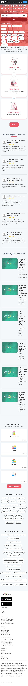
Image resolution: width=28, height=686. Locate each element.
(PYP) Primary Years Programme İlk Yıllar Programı (11, 580)
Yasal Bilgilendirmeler (6, 653)
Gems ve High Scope (20, 573)
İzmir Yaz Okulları (5, 631)
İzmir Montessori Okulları (6, 642)
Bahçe (19, 522)
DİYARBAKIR (10, 41)
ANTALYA (21, 32)
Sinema (14, 511)
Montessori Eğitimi (14, 538)
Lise (9, 26)
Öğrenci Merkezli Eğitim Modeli (14, 548)
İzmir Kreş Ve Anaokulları (6, 620)
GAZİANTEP (4, 44)
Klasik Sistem (8, 552)
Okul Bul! (14, 124)
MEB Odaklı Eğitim (8, 535)
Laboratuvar (9, 518)
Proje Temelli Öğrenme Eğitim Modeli (14, 562)
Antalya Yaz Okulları (5, 634)
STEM (21, 559)
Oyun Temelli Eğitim (14, 555)
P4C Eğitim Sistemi (20, 584)
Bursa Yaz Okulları (5, 633)
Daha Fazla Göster (14, 486)
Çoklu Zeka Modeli (20, 535)
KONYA (3, 41)
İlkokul (3, 29)
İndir (25, 2)
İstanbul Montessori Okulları (7, 639)
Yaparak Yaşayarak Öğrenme (14, 545)
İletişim (2, 652)
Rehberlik (13, 498)
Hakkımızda (3, 650)
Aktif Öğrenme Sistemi (10, 559)
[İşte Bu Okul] (6, 594)
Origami (6, 511)
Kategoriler (3, 611)
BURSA (3, 35)
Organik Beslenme (21, 508)
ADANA (8, 38)
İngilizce (6, 501)
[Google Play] (6, 599)
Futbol (23, 505)
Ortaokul (4, 26)
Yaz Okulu (6, 505)
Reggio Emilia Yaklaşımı (14, 542)
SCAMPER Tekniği (7, 573)
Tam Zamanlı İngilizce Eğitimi (14, 576)
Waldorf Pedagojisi (7, 584)
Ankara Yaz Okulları (5, 630)
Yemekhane (10, 515)
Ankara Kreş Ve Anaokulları (7, 619)
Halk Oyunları (19, 518)
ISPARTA (15, 35)
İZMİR (16, 32)
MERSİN (16, 41)
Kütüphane (10, 522)
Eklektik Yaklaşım (19, 552)
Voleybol (22, 511)
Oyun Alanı (22, 501)
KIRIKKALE (21, 35)
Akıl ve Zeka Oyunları (8, 508)
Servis (5, 498)
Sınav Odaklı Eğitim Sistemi (14, 566)
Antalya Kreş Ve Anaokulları (7, 623)
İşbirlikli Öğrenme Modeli (14, 569)
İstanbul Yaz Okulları (5, 629)
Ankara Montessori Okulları (7, 641)
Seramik (19, 515)
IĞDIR (3, 38)
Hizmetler (3, 609)
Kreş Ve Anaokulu (17, 26)
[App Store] (6, 603)
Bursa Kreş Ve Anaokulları (7, 622)
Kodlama (15, 505)
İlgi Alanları (3, 612)
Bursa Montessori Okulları (7, 643)
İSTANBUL (4, 32)
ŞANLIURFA (21, 38)
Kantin (13, 501)
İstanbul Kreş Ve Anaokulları (7, 618)
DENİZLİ (9, 35)
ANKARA (10, 32)
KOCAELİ (14, 38)
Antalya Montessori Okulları (7, 645)
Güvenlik (22, 498)
